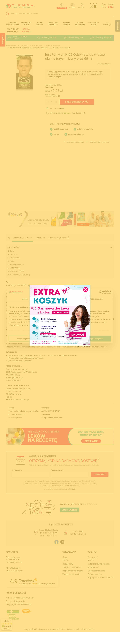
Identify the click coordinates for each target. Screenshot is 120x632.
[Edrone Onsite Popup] (60, 316)
